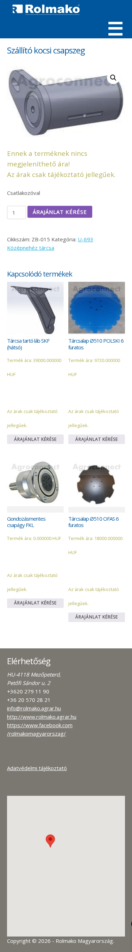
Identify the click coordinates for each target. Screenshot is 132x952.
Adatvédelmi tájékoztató (37, 768)
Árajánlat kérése (60, 211)
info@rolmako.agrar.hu (34, 708)
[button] (50, 841)
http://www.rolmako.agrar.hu (41, 716)
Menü (115, 28)
